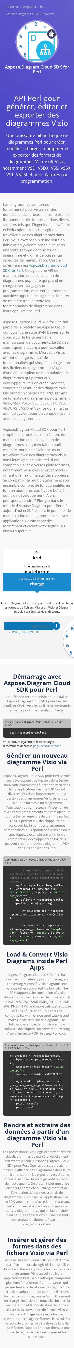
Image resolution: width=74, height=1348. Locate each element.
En (37, 555)
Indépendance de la (37, 569)
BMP (31, 632)
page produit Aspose (47, 746)
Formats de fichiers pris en (37, 582)
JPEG (22, 632)
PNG (15, 632)
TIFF (38, 632)
